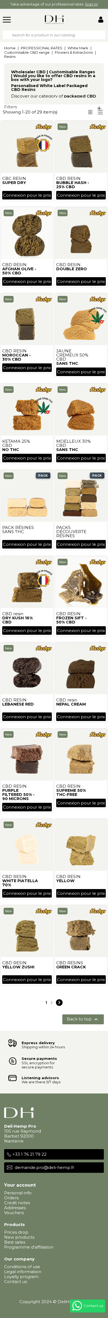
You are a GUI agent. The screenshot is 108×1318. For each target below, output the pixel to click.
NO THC (10, 449)
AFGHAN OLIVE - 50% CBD (19, 271)
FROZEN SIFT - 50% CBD (71, 620)
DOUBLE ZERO (71, 268)
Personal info (18, 1192)
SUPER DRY (14, 182)
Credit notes (17, 1202)
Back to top (83, 1019)
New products (19, 1237)
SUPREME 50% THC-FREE (71, 792)
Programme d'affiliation (28, 1247)
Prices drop (16, 1232)
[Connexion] (101, 20)
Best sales (14, 1242)
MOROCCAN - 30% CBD (16, 357)
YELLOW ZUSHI (18, 967)
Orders (11, 1197)
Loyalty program (21, 1276)
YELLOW (65, 880)
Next (59, 1002)
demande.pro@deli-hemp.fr (44, 1167)
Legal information (22, 1271)
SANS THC (67, 363)
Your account (20, 1185)
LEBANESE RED (18, 704)
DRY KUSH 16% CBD (17, 620)
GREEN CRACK (71, 967)
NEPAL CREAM (71, 704)
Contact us (15, 1281)
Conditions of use (22, 1266)
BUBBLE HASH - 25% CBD (72, 184)
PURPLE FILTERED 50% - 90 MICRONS (18, 794)
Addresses (15, 1207)
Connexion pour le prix (27, 195)
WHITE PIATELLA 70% (20, 882)
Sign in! (91, 4)
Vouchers (14, 1212)
